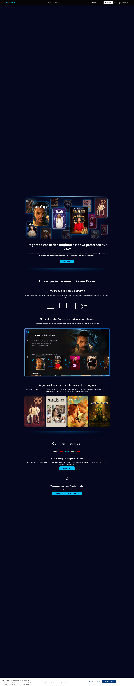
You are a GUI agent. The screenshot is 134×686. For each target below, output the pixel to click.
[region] (67, 682)
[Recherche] (101, 2)
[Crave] (10, 2)
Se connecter (67, 468)
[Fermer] (131, 682)
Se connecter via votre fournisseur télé (67, 493)
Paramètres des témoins (95, 681)
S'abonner (108, 2)
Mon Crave (57, 3)
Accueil (48, 3)
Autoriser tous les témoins (109, 681)
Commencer (67, 261)
